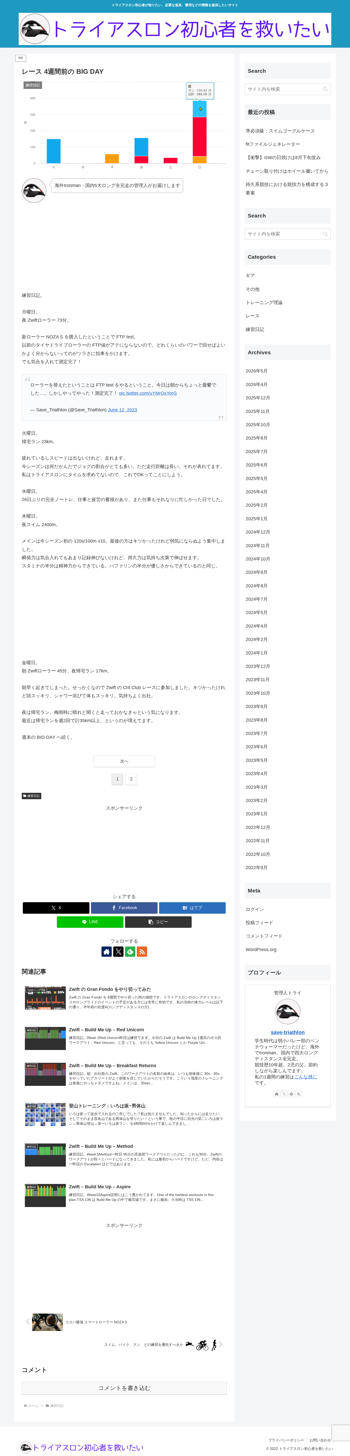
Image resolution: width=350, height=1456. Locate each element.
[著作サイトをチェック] (106, 952)
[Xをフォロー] (118, 952)
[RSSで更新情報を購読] (142, 952)
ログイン (255, 909)
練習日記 (33, 796)
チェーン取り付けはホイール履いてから (287, 171)
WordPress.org (261, 949)
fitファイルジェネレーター (273, 144)
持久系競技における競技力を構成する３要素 (287, 188)
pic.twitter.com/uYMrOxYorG (148, 393)
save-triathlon (288, 1032)
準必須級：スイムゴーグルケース (280, 130)
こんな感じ (305, 1076)
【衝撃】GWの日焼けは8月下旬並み (283, 157)
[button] (158, 922)
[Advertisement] (124, 247)
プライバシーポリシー (286, 1440)
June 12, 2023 (122, 409)
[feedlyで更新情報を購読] (130, 952)
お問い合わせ (320, 1440)
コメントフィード (264, 936)
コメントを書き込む (124, 1388)
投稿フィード (259, 922)
